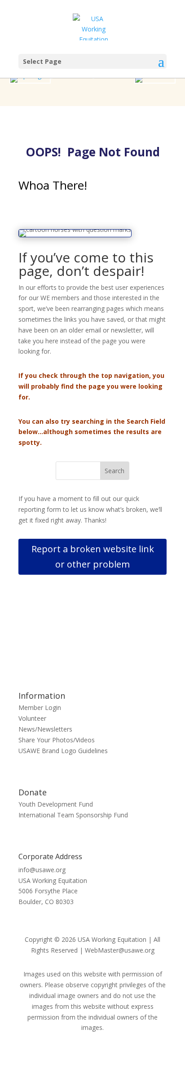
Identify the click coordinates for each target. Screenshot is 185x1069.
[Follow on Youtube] (65, 654)
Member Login (39, 707)
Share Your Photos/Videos (56, 740)
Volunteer (32, 718)
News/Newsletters (45, 729)
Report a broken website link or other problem (92, 556)
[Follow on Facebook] (83, 654)
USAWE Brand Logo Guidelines (63, 750)
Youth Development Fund (55, 804)
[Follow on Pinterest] (101, 654)
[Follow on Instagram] (119, 654)
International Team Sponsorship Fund (73, 815)
